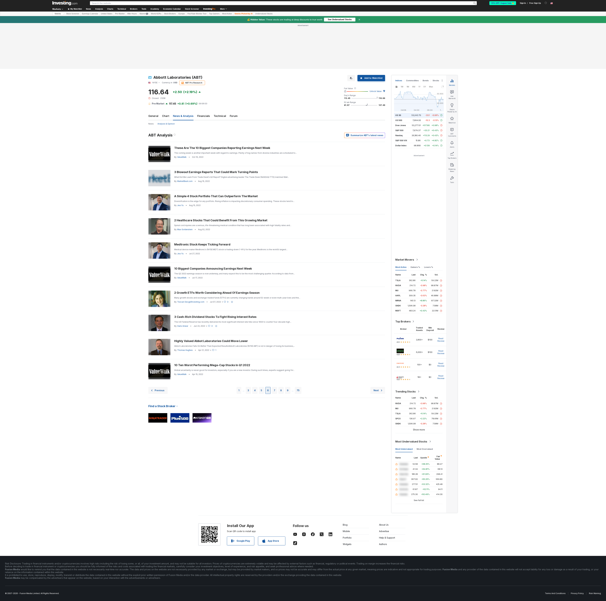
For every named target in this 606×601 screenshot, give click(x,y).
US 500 (398, 120)
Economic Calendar (172, 9)
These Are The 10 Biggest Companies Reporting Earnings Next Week (222, 148)
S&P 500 (399, 130)
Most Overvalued (425, 449)
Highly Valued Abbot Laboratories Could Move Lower (211, 341)
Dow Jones (400, 125)
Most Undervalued (404, 449)
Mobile (346, 531)
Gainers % (415, 267)
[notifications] (546, 2)
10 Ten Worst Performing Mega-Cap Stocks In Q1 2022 (212, 365)
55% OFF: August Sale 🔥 (502, 3)
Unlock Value (376, 91)
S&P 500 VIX (401, 140)
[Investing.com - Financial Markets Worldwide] (64, 3)
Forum (234, 116)
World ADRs (156, 14)
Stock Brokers (170, 14)
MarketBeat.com (185, 181)
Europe (181, 14)
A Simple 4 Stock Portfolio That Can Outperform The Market (216, 196)
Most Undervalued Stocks (411, 441)
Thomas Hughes (185, 350)
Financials (203, 116)
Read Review (440, 339)
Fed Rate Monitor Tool (196, 14)
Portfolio (347, 537)
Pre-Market (120, 14)
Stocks (58, 14)
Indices (398, 80)
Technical (220, 116)
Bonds (426, 80)
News (151, 124)
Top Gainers (214, 14)
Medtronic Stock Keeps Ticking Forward (202, 244)
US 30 (398, 115)
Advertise (384, 531)
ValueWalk (182, 157)
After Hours (132, 14)
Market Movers (404, 259)
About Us (384, 524)
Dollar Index (401, 145)
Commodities (412, 80)
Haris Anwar (182, 326)
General (153, 116)
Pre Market (158, 103)
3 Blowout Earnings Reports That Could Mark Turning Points (216, 172)
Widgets (347, 544)
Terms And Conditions (555, 593)
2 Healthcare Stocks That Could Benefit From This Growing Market (220, 220)
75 (298, 390)
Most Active (227, 14)
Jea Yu (180, 205)
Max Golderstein (185, 229)
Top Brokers (403, 321)
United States (106, 14)
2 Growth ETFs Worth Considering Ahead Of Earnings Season (217, 292)
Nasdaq (399, 135)
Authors (383, 544)
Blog (345, 524)
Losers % (428, 267)
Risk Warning (595, 593)
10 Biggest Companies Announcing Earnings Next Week (213, 268)
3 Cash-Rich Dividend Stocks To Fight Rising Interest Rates (215, 316)
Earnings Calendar (90, 14)
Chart (165, 116)
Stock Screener (192, 9)
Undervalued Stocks (264, 14)
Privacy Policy (577, 593)
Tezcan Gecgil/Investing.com (190, 302)
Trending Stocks (405, 391)
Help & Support (387, 537)
